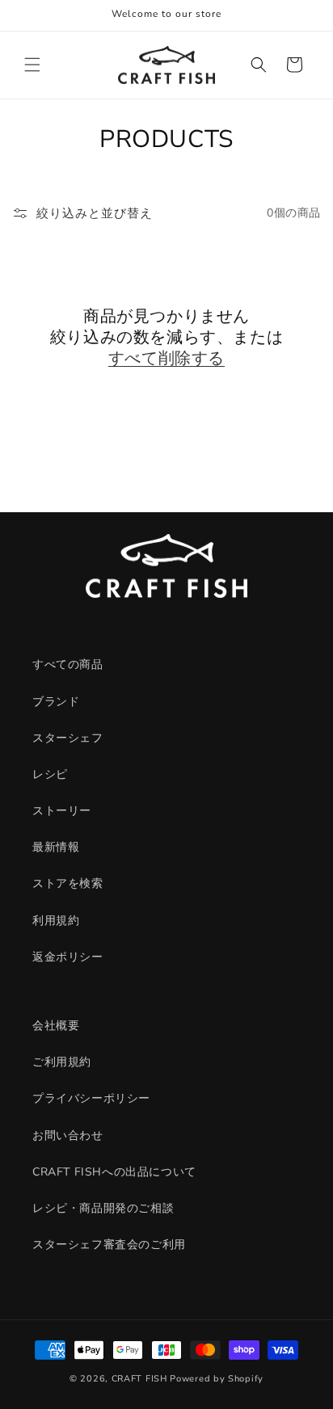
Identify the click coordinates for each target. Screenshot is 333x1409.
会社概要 (55, 1025)
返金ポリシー (67, 957)
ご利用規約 (61, 1062)
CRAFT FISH (139, 1379)
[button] (32, 64)
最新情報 (55, 847)
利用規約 (55, 920)
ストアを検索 (67, 883)
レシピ (50, 774)
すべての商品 (67, 664)
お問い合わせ (67, 1135)
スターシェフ (67, 738)
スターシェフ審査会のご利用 (109, 1244)
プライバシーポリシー (91, 1098)
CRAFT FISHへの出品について (114, 1172)
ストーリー (61, 810)
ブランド (55, 701)
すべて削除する (166, 358)
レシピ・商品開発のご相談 (103, 1208)
